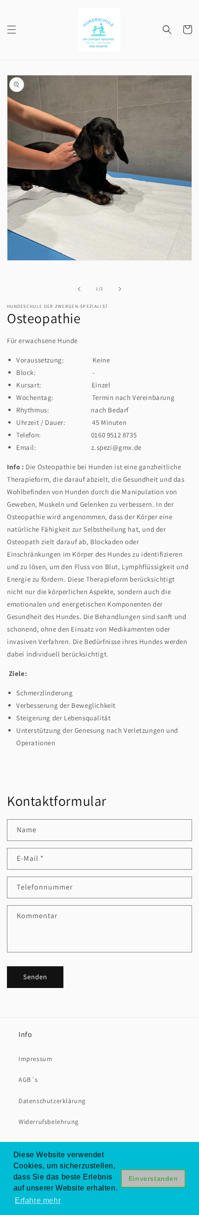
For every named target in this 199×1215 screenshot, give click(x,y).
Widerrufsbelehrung (49, 1121)
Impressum (35, 1059)
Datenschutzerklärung (52, 1101)
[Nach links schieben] (79, 289)
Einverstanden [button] (153, 1178)
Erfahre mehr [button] (38, 1200)
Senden (35, 976)
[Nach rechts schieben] (120, 289)
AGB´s (28, 1079)
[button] (11, 29)
